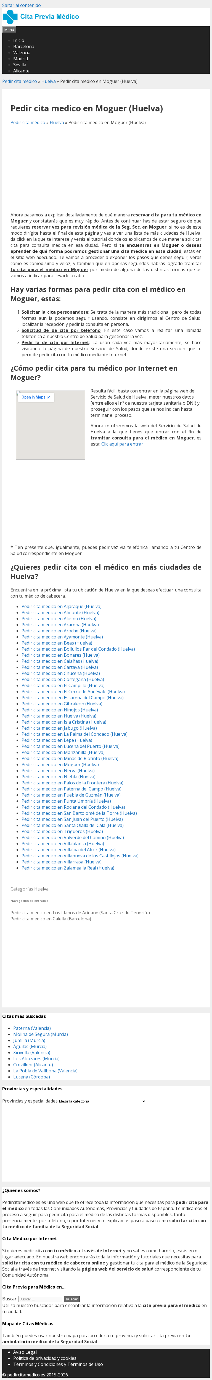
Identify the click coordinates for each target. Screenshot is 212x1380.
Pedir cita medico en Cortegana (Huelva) (63, 679)
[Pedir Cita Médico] (42, 23)
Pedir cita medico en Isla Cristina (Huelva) (64, 722)
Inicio (18, 40)
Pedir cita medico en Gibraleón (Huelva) (62, 704)
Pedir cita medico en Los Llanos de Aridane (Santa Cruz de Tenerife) (80, 913)
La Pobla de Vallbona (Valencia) (45, 1071)
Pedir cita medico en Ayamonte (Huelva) (62, 637)
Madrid (20, 59)
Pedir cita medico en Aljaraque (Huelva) (62, 606)
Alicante (21, 71)
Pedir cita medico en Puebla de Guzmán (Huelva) (71, 795)
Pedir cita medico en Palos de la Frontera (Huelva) (72, 783)
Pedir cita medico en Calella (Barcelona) (50, 919)
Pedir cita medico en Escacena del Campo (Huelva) (73, 698)
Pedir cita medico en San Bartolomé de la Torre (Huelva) (79, 813)
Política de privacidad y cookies (44, 1358)
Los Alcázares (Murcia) (36, 1059)
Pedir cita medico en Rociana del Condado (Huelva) (73, 807)
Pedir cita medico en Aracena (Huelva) (60, 625)
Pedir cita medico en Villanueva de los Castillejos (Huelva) (80, 856)
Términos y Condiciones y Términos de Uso (58, 1364)
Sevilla (19, 65)
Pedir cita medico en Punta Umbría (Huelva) (66, 801)
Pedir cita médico (19, 81)
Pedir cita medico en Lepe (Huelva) (57, 740)
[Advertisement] (106, 168)
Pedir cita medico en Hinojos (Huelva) (60, 710)
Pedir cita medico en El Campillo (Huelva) (63, 685)
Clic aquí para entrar (122, 444)
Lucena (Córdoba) (31, 1077)
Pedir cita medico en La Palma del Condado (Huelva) (75, 734)
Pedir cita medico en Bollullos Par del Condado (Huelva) (78, 649)
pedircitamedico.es (26, 1375)
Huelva (48, 81)
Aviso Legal (25, 1352)
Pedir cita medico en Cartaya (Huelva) (60, 667)
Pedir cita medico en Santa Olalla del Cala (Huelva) (73, 825)
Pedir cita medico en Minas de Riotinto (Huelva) (70, 758)
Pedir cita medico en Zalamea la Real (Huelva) (68, 868)
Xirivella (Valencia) (31, 1052)
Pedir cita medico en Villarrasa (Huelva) (62, 862)
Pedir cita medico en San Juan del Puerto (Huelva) (72, 819)
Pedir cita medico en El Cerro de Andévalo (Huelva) (73, 691)
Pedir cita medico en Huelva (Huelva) (59, 716)
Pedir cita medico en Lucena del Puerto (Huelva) (71, 746)
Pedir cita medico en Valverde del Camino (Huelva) (73, 837)
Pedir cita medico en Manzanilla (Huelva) (63, 752)
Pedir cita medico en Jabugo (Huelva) (59, 728)
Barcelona (23, 46)
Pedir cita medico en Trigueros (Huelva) (62, 831)
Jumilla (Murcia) (29, 1040)
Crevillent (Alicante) (33, 1065)
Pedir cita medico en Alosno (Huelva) (59, 619)
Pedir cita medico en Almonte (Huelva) (60, 612)
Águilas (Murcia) (30, 1046)
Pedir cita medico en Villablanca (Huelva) (63, 843)
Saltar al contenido (21, 5)
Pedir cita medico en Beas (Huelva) (57, 643)
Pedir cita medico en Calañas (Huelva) (60, 661)
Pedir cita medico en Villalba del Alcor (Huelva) (69, 850)
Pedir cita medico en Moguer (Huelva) (60, 764)
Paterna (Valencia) (32, 1028)
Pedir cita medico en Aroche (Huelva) (59, 631)
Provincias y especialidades (30, 1101)
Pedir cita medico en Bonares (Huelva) (61, 655)
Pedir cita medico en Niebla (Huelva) (59, 777)
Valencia (21, 52)
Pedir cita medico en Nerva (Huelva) (58, 771)
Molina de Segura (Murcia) (40, 1034)
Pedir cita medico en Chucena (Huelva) (61, 673)
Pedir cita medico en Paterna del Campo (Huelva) (71, 789)
